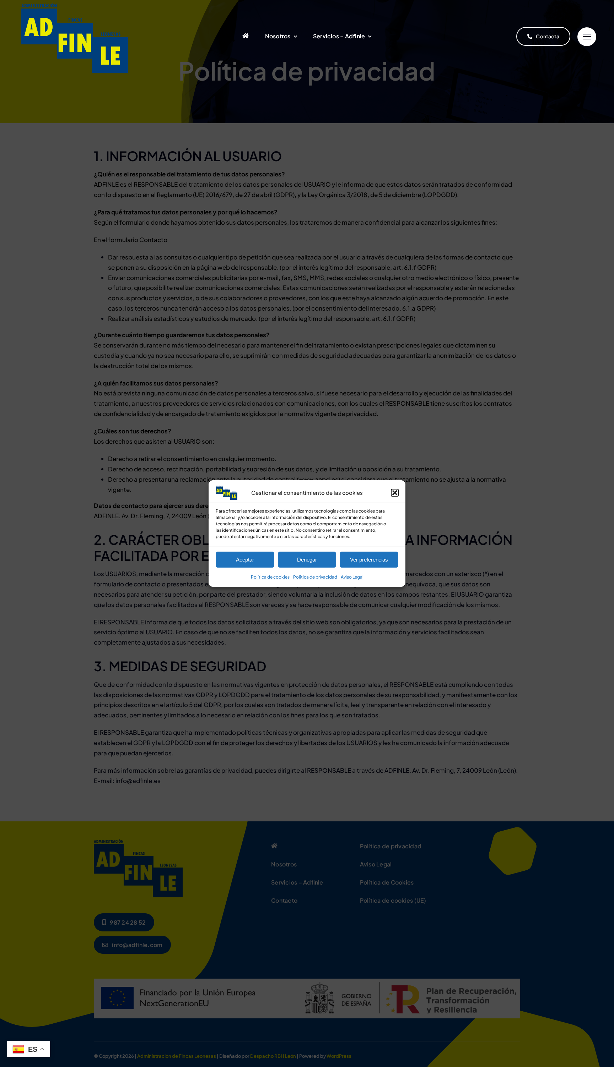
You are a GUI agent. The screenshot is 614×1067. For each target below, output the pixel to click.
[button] (394, 492)
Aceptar (245, 560)
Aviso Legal (352, 577)
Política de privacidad (315, 577)
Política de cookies (270, 577)
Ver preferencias (369, 560)
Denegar (307, 560)
